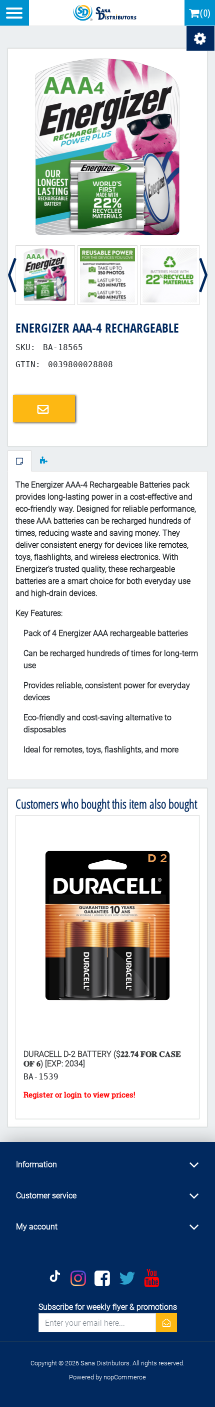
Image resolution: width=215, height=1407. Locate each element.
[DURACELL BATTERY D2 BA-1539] (107, 928)
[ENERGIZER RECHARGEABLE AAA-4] (108, 147)
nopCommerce (125, 1377)
